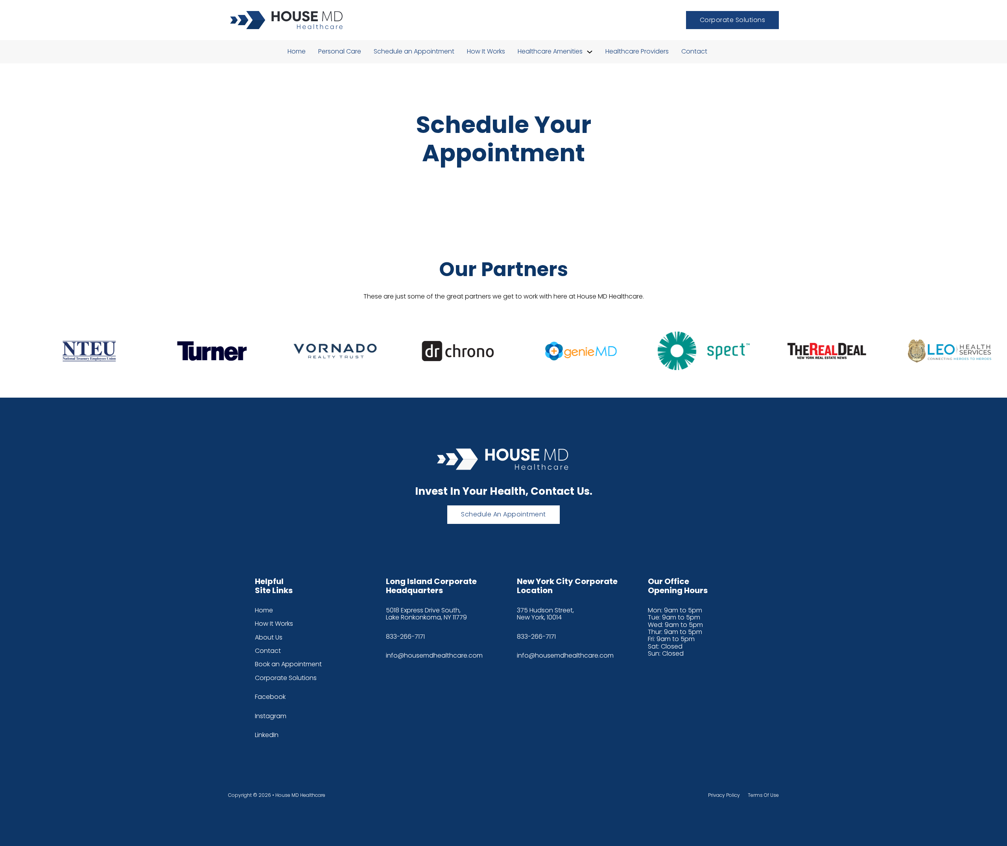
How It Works (486, 51)
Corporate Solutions (732, 19)
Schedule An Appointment (503, 514)
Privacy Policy (724, 795)
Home (297, 51)
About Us (268, 637)
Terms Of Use (763, 795)
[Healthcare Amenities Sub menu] (589, 52)
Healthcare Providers (637, 51)
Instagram (270, 716)
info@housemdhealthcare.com (434, 655)
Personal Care (339, 51)
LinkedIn (266, 735)
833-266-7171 (405, 636)
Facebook (270, 696)
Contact (694, 51)
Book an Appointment (288, 664)
